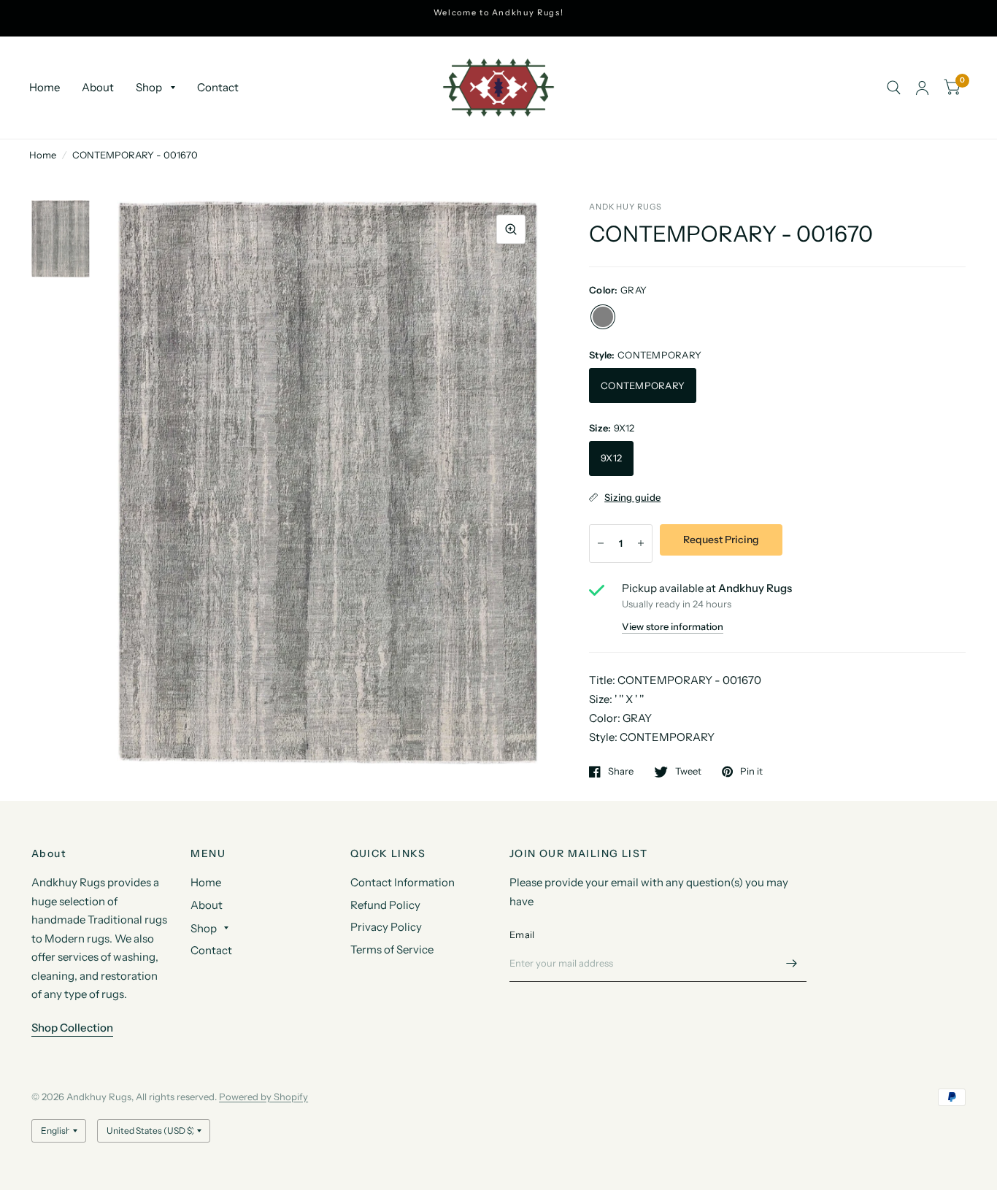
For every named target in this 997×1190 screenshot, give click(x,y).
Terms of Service (392, 949)
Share (621, 772)
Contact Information (402, 882)
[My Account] (922, 88)
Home (44, 87)
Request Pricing (721, 539)
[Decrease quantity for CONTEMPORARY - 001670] (601, 543)
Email (521, 934)
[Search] (893, 88)
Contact (218, 87)
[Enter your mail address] (792, 963)
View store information (672, 627)
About (98, 87)
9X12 (611, 458)
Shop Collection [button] (72, 1027)
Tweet (688, 772)
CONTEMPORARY (643, 385)
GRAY (603, 317)
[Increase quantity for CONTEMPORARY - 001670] (641, 543)
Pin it (751, 772)
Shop (149, 87)
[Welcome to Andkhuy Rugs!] (499, 13)
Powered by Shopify (263, 1096)
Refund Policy (385, 905)
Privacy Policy (386, 927)
